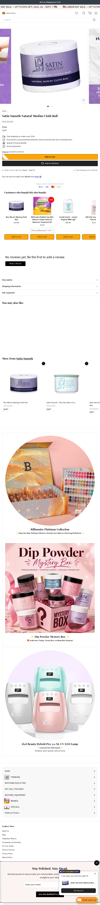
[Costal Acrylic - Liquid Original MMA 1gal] (68, 206)
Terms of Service (8, 850)
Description (7, 280)
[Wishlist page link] (77, 13)
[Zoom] (83, 100)
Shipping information (11, 286)
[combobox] (50, 20)
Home (4, 111)
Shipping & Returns (9, 838)
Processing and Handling (11, 842)
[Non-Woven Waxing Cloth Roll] (16, 206)
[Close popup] (95, 873)
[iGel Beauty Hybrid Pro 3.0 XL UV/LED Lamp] (50, 695)
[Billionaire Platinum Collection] (50, 481)
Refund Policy (7, 857)
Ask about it (78, 890)
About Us (5, 831)
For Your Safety (8, 846)
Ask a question (8, 292)
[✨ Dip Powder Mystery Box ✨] (50, 588)
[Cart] (90, 13)
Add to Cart (16, 237)
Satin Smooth (7, 121)
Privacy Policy (7, 853)
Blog (4, 835)
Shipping (5, 152)
